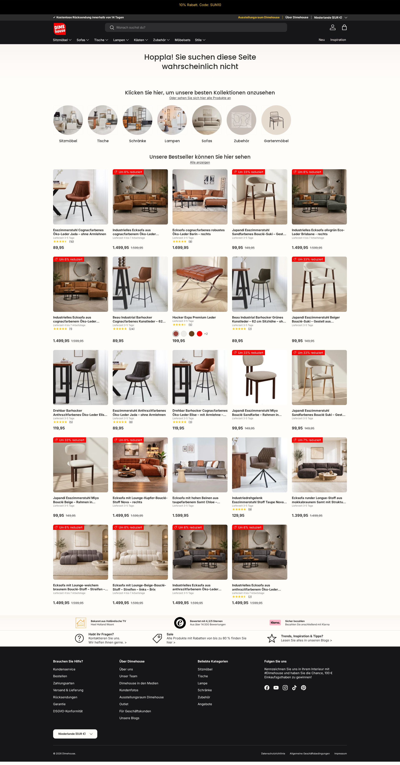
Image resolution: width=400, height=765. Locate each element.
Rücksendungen (65, 697)
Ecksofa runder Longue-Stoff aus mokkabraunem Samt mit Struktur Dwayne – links (318, 502)
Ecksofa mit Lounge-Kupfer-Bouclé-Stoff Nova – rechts (140, 500)
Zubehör (159, 40)
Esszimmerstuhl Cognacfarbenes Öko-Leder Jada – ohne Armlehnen (79, 232)
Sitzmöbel (60, 40)
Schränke (137, 140)
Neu (322, 40)
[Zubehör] (241, 120)
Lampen (119, 40)
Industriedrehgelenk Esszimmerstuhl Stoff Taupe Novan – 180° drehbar (259, 502)
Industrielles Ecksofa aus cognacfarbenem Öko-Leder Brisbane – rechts (74, 321)
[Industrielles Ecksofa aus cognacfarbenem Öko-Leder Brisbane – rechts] (80, 284)
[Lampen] (172, 120)
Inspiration (338, 40)
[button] (344, 27)
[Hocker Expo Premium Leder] (200, 284)
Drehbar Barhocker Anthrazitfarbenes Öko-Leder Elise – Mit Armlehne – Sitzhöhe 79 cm (79, 415)
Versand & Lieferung (68, 690)
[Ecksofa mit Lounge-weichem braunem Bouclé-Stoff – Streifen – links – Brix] (80, 552)
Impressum (340, 753)
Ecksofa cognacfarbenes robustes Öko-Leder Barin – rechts (198, 232)
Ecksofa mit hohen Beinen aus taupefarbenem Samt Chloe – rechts (195, 502)
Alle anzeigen (200, 162)
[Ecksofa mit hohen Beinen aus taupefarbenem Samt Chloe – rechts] (200, 464)
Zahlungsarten (63, 683)
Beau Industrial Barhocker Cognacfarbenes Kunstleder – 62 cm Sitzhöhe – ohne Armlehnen (137, 321)
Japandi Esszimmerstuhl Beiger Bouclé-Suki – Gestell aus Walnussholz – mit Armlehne (316, 321)
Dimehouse (68, 753)
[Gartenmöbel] (276, 120)
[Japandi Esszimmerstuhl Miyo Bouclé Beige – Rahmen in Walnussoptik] (80, 464)
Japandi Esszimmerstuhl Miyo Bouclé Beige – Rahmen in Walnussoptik (76, 502)
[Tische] (103, 120)
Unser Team (128, 676)
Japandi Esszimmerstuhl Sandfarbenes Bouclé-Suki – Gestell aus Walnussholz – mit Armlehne (259, 234)
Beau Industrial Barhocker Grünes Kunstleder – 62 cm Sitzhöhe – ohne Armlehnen (259, 321)
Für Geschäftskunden (135, 711)
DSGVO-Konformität (68, 711)
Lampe (203, 683)
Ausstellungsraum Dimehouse (259, 17)
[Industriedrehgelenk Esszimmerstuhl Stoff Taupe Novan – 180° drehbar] (259, 464)
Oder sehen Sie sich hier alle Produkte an (200, 98)
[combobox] (196, 27)
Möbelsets (182, 40)
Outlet (123, 704)
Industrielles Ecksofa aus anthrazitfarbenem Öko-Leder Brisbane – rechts (255, 589)
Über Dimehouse (296, 17)
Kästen (139, 40)
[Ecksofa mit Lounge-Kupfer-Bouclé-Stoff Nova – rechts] (140, 464)
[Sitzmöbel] (68, 120)
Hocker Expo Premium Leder (194, 317)
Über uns (126, 669)
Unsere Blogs (129, 718)
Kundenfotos (128, 690)
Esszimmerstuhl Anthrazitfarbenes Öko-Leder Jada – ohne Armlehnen (139, 413)
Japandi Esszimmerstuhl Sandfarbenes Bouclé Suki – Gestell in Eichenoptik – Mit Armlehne (319, 415)
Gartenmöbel (276, 140)
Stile (198, 40)
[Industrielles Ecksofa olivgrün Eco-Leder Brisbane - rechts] (319, 196)
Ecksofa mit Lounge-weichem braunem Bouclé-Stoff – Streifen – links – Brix (79, 589)
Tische (99, 40)
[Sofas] (207, 120)
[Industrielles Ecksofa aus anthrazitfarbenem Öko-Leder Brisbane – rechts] (259, 552)
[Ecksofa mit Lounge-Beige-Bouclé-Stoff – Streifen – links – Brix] (140, 552)
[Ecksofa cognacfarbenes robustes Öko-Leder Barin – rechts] (200, 196)
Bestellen (60, 676)
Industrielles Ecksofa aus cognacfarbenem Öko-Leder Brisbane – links (134, 234)
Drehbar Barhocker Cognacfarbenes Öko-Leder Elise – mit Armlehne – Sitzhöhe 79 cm (200, 415)
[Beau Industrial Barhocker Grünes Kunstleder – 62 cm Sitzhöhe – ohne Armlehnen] (259, 284)
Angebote (205, 704)
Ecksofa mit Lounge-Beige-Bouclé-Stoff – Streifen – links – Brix (139, 587)
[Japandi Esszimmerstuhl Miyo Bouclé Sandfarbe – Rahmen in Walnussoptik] (259, 377)
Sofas (81, 40)
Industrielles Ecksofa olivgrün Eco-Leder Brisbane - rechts (318, 232)
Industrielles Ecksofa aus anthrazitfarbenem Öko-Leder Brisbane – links (195, 589)
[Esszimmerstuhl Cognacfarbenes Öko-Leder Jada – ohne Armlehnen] (80, 196)
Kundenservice (64, 669)
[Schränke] (137, 120)
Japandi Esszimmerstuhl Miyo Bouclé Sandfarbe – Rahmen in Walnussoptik (255, 415)
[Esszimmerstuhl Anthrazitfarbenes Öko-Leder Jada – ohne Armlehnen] (140, 377)
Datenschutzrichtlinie (273, 753)
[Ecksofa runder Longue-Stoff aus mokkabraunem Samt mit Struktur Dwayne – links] (319, 464)
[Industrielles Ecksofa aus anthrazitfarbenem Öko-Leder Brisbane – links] (200, 552)
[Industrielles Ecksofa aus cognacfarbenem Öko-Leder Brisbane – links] (140, 196)
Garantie (59, 704)
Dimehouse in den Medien (138, 683)
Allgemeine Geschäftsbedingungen (310, 753)
